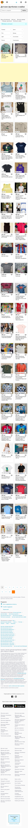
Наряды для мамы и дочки (20, 725)
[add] (16, 2)
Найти (24, 10)
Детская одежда (21, 19)
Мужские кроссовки (19, 748)
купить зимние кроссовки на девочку (16, 685)
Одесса (14, 622)
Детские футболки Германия (7, 632)
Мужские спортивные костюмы (20, 753)
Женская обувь (4, 722)
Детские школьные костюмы (5, 762)
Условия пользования (18, 794)
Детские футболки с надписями (7, 644)
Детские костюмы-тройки (5, 759)
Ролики (2, 791)
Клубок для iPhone (19, 798)
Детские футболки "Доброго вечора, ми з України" (6, 766)
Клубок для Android (19, 800)
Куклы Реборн (4, 779)
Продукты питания (5, 781)
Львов (7, 623)
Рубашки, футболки (7, 21)
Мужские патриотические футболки (19, 756)
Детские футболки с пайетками (7, 643)
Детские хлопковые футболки (7, 626)
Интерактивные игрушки (4, 794)
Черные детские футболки (6, 638)
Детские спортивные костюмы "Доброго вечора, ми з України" (6, 771)
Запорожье (13, 623)
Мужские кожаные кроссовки (19, 760)
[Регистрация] (26, 2)
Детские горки (4, 748)
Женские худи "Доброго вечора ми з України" (20, 716)
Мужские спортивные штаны (20, 767)
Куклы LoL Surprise (19, 730)
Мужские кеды (18, 750)
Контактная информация (18, 788)
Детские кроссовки (5, 796)
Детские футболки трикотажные (7, 635)
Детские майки (4, 614)
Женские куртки (4, 713)
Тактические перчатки (18, 763)
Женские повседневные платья (4, 730)
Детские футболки (17, 612)
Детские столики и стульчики (19, 744)
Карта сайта (18, 779)
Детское (13, 19)
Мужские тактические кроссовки (20, 775)
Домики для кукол (5, 750)
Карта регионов (18, 781)
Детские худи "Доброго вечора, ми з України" (20, 737)
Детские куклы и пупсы (5, 787)
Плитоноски (3, 727)
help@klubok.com (19, 796)
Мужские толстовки (19, 769)
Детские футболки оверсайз (7, 637)
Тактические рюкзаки (6, 735)
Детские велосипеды (6, 774)
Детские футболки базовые (6, 631)
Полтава (20, 622)
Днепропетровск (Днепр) (6, 622)
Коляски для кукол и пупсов (6, 784)
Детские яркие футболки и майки (19, 617)
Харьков (2, 623)
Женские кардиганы (6, 720)
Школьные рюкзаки (5, 798)
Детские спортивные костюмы (6, 801)
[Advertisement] (14, 15)
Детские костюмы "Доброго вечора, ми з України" (6, 753)
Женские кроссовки (19, 713)
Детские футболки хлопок (6, 628)
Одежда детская (5, 756)
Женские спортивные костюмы (6, 716)
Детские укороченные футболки (7, 640)
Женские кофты (5, 733)
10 (9, 591)
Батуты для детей (5, 789)
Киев (14, 620)
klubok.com (2, 2)
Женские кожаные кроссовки (5, 725)
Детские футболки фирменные (7, 629)
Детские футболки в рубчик (6, 641)
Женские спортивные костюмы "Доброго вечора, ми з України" (20, 721)
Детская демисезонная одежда (18, 733)
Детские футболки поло (6, 615)
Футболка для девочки (17, 615)
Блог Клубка (18, 783)
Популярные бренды (20, 785)
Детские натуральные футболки (7, 634)
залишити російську (14, 823)
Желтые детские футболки (6, 646)
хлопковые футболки (21, 673)
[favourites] (7, 2)
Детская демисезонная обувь (20, 741)
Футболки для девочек (13, 614)
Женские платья (5, 718)
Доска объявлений (5, 19)
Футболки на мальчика (5, 617)
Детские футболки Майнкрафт (20, 646)
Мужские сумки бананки (18, 772)
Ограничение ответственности (19, 791)
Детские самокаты (19, 728)
